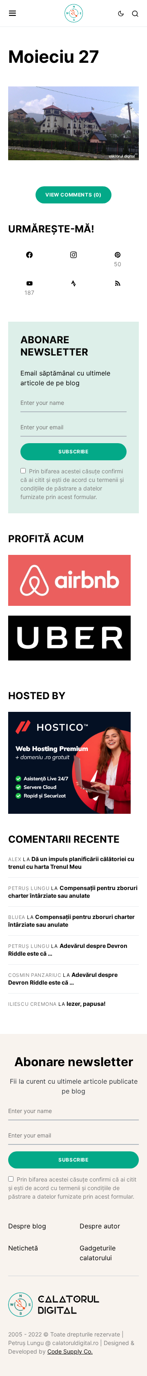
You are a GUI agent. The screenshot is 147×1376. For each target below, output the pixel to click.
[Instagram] (73, 259)
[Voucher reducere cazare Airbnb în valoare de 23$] (69, 580)
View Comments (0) (73, 195)
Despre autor (100, 1226)
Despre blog (27, 1226)
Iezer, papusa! (86, 1003)
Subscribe (73, 451)
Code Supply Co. (70, 1351)
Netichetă (23, 1248)
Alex (14, 859)
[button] (12, 13)
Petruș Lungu (28, 888)
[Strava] (73, 288)
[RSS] (118, 288)
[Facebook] (29, 259)
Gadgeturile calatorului (98, 1253)
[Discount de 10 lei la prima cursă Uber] (69, 637)
